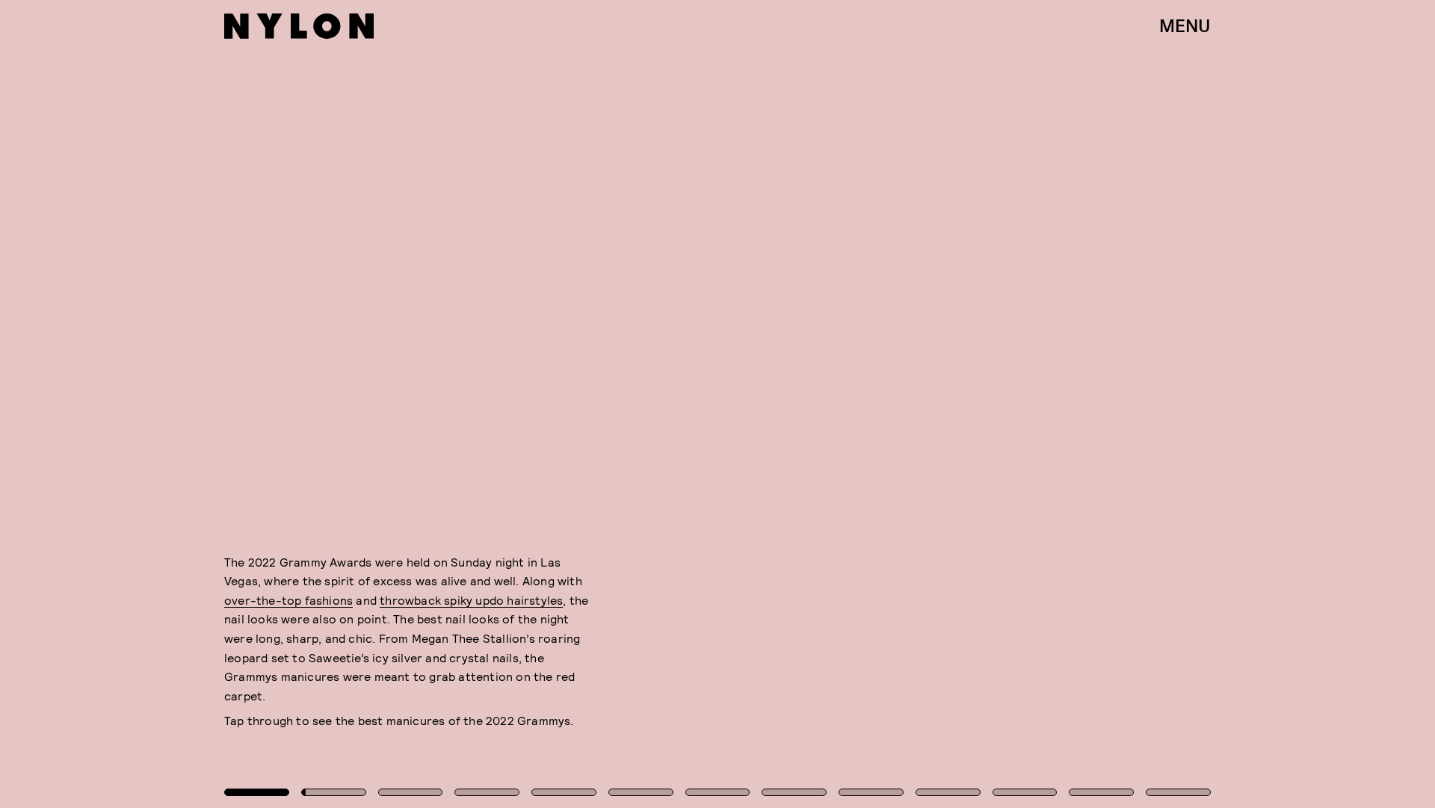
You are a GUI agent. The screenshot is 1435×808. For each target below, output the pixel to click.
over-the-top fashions (288, 600)
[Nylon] (299, 26)
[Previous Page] (237, 404)
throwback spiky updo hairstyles (471, 600)
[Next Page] (954, 404)
